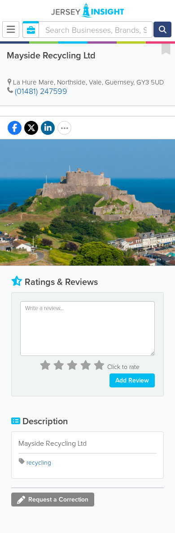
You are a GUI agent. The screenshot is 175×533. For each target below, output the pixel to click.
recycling (38, 462)
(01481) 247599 (41, 90)
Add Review (132, 380)
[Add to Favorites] (166, 48)
